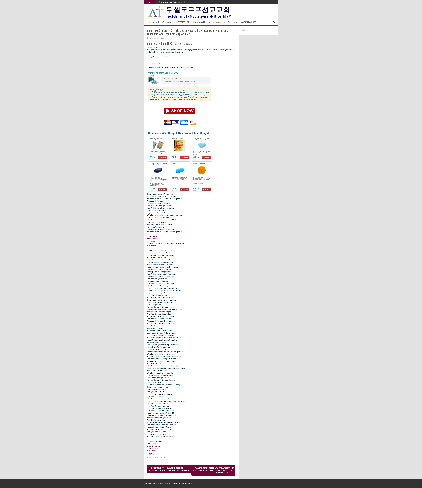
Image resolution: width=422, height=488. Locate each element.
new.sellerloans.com (154, 441)
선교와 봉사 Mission (221, 22)
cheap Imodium (152, 448)
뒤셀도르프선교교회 (198, 9)
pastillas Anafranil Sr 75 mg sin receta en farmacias (166, 243)
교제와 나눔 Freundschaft (244, 22)
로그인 (244, 30)
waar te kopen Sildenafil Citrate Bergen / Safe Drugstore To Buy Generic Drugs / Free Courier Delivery (213, 470)
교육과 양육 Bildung (201, 22)
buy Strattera (151, 246)
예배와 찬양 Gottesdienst (178, 22)
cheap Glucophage (154, 446)
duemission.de (152, 236)
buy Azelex (151, 241)
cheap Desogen (152, 239)
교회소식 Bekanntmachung (157, 457)
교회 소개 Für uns (156, 22)
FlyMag (175, 483)
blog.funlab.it (151, 444)
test (164, 38)
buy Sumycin (151, 451)
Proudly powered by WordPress (156, 483)
